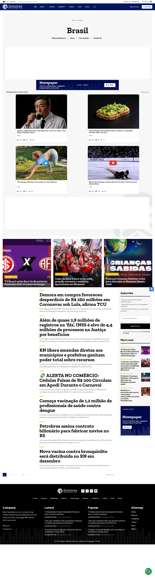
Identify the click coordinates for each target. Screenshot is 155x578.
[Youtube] (151, 1)
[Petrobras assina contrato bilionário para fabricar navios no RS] (19, 431)
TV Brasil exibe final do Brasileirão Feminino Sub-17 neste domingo (130, 352)
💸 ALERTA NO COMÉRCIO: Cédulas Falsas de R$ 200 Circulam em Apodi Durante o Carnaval (75, 380)
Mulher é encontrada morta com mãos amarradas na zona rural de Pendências (130, 395)
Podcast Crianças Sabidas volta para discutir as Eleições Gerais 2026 (129, 380)
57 (23, 475)
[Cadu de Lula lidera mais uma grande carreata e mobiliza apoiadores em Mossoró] (77, 263)
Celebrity (97, 38)
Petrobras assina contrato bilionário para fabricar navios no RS (74, 430)
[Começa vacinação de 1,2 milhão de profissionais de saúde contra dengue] (19, 406)
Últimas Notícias (11, 277)
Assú (72, 38)
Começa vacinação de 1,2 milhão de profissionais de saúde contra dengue (75, 405)
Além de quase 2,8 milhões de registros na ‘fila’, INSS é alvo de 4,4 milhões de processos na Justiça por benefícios (76, 327)
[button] (94, 7)
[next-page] (28, 474)
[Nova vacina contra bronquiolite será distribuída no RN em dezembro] (19, 456)
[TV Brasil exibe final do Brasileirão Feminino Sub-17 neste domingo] (27, 263)
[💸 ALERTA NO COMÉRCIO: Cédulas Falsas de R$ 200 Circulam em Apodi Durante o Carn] (19, 381)
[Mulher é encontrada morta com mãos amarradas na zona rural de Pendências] (145, 391)
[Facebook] (142, 1)
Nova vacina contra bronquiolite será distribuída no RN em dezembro (73, 456)
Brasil (41, 290)
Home (74, 20)
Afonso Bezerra (59, 38)
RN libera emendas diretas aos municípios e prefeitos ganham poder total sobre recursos (72, 354)
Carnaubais (84, 38)
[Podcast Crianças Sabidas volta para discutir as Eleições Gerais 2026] (128, 263)
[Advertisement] (77, 63)
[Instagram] (145, 1)
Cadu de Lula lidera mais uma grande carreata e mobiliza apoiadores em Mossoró (130, 365)
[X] (148, 1)
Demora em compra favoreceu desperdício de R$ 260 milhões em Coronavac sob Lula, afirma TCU (74, 299)
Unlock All (135, 326)
